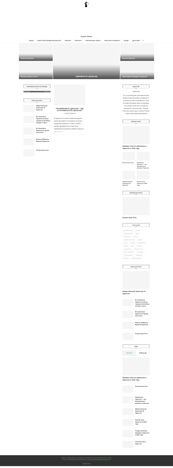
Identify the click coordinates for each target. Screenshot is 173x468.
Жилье (31, 40)
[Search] (143, 41)
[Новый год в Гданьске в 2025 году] (143, 175)
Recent (129, 355)
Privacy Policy (108, 459)
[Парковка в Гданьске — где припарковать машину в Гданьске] (143, 156)
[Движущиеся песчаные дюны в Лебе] (36, 52)
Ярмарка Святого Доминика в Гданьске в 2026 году (134, 147)
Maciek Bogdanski (70, 113)
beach (137, 235)
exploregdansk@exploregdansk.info (100, 461)
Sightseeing (140, 254)
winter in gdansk (136, 260)
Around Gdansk (128, 235)
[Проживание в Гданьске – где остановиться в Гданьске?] (69, 94)
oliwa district (128, 250)
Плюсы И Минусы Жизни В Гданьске (141, 325)
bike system (127, 238)
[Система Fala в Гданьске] (127, 446)
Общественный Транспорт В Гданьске (127, 183)
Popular (142, 355)
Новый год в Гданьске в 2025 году (142, 183)
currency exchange (129, 241)
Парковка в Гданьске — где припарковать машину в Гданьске (143, 165)
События (68, 40)
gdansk (133, 244)
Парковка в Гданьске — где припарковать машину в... (133, 218)
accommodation (128, 232)
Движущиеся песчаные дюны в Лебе (34, 58)
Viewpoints (139, 257)
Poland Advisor (142, 113)
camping (135, 238)
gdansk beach (142, 244)
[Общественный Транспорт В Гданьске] (128, 175)
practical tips (139, 250)
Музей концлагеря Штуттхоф (86, 76)
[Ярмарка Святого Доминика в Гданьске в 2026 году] (136, 135)
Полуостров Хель (128, 162)
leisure (126, 247)
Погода (126, 40)
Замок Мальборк (128, 76)
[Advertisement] (86, 21)
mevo (132, 247)
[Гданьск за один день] (36, 70)
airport (138, 232)
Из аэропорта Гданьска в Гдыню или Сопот (141, 315)
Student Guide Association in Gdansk (135, 98)
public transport (129, 254)
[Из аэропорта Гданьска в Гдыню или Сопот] (127, 316)
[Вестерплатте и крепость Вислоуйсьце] (137, 52)
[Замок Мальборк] (137, 70)
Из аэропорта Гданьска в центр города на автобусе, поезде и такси (142, 305)
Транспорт (78, 40)
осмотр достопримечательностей (49, 40)
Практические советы (93, 40)
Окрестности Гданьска (112, 40)
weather (126, 260)
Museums (139, 247)
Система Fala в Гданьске (140, 444)
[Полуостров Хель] (128, 156)
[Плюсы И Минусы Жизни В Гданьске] (127, 327)
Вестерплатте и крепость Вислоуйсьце (136, 58)
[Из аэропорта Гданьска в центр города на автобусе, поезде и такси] (127, 304)
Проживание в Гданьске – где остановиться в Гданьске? (70, 109)
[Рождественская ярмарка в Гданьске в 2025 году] (127, 435)
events (125, 244)
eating (140, 241)
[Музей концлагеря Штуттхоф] (86, 61)
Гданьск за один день (29, 76)
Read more (57, 132)
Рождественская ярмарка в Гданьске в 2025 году (142, 435)
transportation (128, 257)
